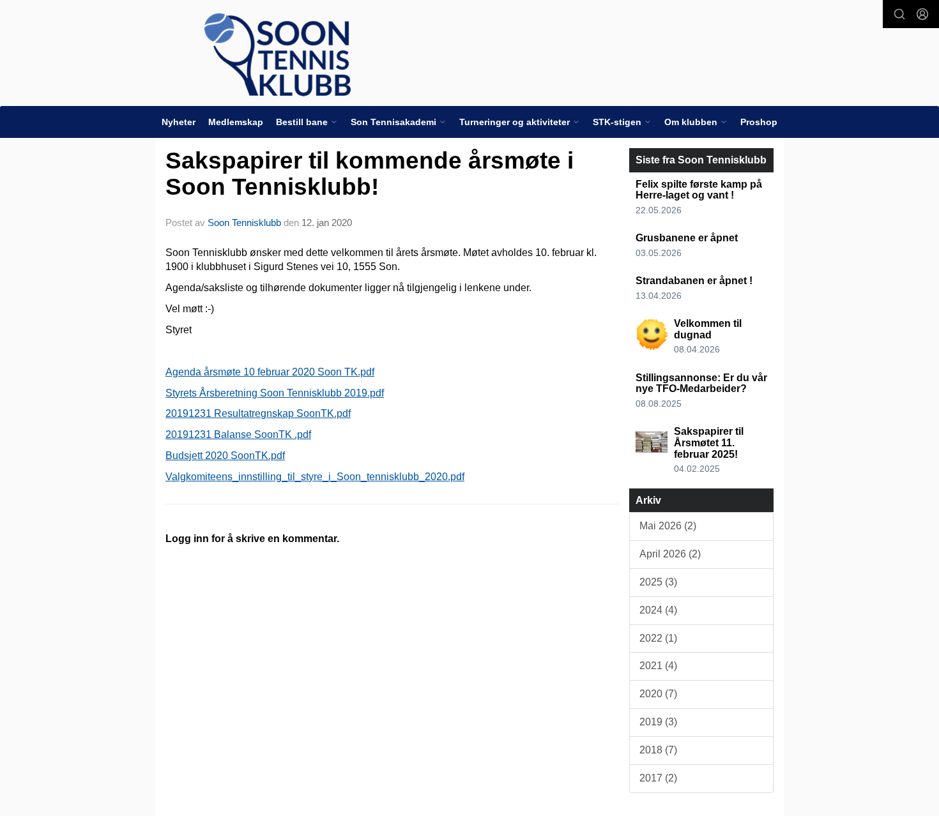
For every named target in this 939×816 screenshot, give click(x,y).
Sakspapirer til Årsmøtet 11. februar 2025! (709, 442)
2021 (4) (658, 665)
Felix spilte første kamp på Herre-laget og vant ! (699, 190)
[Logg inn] (922, 14)
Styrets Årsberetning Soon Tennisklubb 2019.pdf (274, 393)
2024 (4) (658, 610)
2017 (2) (658, 778)
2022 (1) (658, 638)
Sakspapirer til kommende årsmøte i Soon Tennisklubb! (369, 173)
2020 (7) (658, 693)
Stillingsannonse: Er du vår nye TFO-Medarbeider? (701, 383)
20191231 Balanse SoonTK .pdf (238, 434)
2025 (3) (658, 582)
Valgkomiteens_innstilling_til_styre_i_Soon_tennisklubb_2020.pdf (314, 476)
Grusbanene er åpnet (687, 237)
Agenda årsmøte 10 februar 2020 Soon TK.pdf (269, 371)
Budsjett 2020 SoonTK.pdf (225, 455)
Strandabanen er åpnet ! (694, 280)
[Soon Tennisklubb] (277, 54)
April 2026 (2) (670, 553)
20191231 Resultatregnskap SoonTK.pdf (258, 413)
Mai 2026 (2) (667, 525)
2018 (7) (658, 749)
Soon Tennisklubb (244, 222)
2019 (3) (658, 721)
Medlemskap (235, 122)
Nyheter (178, 122)
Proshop (758, 122)
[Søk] (899, 14)
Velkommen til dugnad (708, 329)
